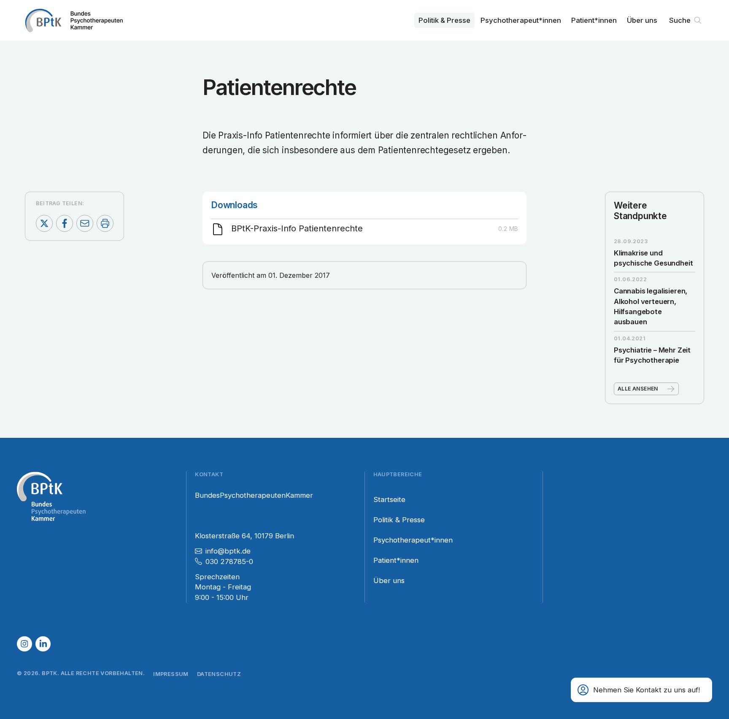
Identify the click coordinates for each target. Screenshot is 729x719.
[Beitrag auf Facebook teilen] (64, 223)
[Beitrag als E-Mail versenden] (84, 223)
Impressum (171, 674)
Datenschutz (219, 674)
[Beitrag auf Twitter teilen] (44, 223)
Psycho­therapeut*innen (521, 20)
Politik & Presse (444, 20)
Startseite (389, 499)
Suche (680, 20)
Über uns (642, 20)
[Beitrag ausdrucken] (105, 223)
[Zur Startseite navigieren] (74, 20)
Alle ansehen (638, 388)
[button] (641, 690)
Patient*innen (594, 20)
